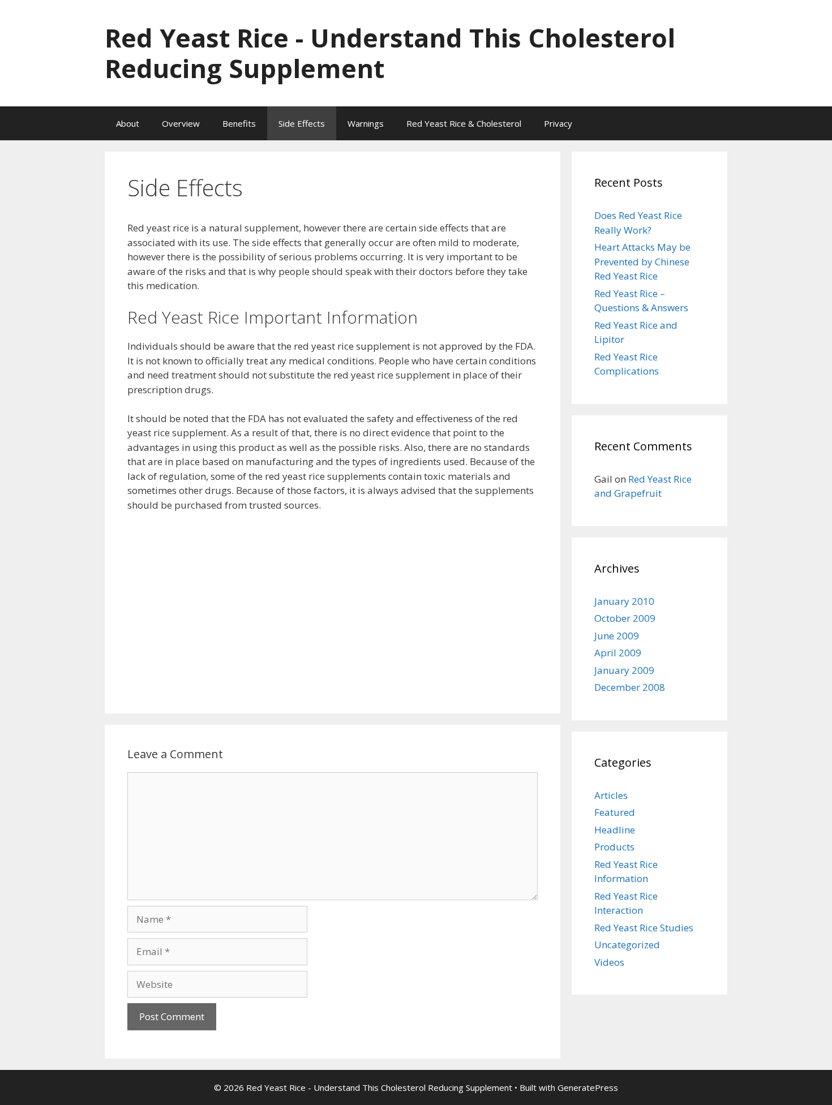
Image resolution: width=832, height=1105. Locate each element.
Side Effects (301, 123)
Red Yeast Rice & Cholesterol (463, 123)
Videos (609, 962)
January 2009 (624, 670)
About (127, 123)
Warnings (366, 123)
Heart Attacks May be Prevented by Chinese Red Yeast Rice (642, 261)
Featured (614, 812)
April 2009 (617, 652)
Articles (611, 795)
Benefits (239, 123)
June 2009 (616, 635)
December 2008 (629, 687)
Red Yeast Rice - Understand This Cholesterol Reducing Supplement (390, 52)
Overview (181, 123)
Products (614, 846)
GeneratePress (587, 1087)
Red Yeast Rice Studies (643, 927)
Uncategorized (627, 944)
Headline (614, 829)
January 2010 (624, 601)
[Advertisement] (332, 606)
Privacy (558, 123)
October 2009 (624, 618)
